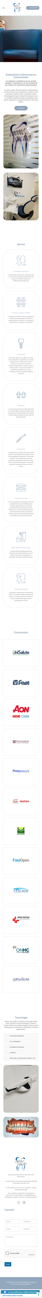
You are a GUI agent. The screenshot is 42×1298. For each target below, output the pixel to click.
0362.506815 (19, 1195)
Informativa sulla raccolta (13, 1295)
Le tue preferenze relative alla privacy (23, 1292)
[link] (21, 1035)
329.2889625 (28, 1195)
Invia (8, 1264)
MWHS (29, 1284)
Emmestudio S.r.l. (11, 1282)
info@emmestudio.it (31, 1197)
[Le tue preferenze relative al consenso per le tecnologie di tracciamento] (38, 1294)
